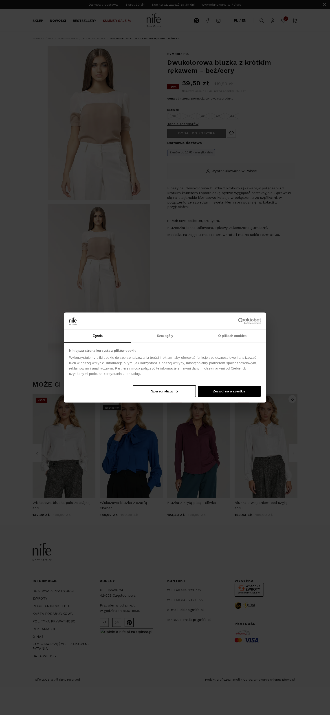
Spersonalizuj (162, 391)
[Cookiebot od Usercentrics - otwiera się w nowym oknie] (241, 321)
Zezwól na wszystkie (229, 391)
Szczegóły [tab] (165, 336)
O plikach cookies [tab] (232, 336)
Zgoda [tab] (98, 336)
